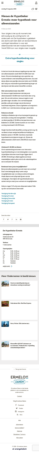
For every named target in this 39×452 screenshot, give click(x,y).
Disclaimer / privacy (19, 434)
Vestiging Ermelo (7, 201)
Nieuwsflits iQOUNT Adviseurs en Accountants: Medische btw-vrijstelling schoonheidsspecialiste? (22, 346)
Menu (2, 3)
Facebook (21, 405)
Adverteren (19, 425)
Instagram (21, 412)
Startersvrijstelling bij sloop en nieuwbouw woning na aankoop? (20, 284)
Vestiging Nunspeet (8, 203)
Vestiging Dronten (7, 196)
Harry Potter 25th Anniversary (19, 323)
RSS (20, 415)
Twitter (21, 408)
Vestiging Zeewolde (8, 198)
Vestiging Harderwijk (8, 194)
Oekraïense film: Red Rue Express (20, 303)
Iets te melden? (19, 428)
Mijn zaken (36, 3)
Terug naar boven (20, 369)
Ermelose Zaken (19, 3)
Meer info (6, 266)
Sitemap (19, 431)
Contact (19, 396)
